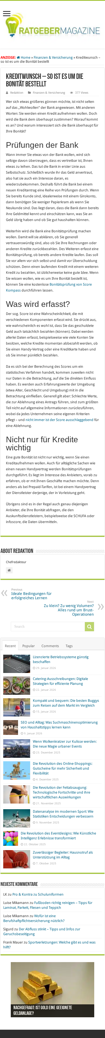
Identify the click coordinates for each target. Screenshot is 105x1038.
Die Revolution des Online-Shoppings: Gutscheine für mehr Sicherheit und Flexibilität (62, 768)
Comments (50, 646)
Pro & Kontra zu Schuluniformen (38, 894)
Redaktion (16, 92)
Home (25, 57)
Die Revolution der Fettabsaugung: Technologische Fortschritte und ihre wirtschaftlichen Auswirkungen (61, 792)
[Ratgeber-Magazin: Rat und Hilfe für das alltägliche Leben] (52, 23)
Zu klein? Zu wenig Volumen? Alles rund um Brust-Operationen (69, 608)
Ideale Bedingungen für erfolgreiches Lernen (31, 594)
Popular (28, 646)
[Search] (89, 626)
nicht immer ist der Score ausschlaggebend (59, 420)
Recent (10, 646)
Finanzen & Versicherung (53, 57)
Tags (69, 646)
